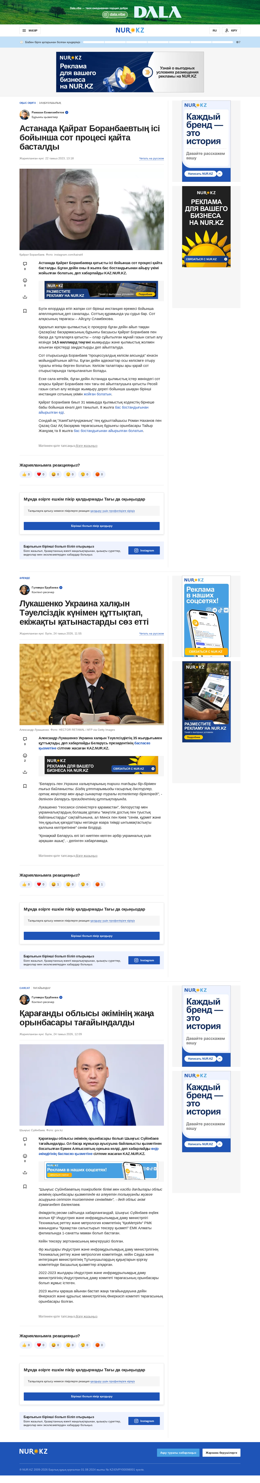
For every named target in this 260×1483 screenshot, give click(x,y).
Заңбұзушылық (50, 103)
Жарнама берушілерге (221, 1452)
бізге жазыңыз (86, 445)
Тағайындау (41, 988)
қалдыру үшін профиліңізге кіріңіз (112, 510)
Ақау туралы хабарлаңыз (178, 1452)
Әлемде (25, 578)
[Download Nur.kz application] (130, 12)
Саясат (25, 988)
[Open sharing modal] (25, 296)
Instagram (147, 550)
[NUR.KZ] (130, 30)
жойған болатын (97, 394)
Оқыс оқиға (28, 103)
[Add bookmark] (25, 310)
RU (215, 30)
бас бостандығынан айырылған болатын (108, 431)
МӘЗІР (33, 30)
